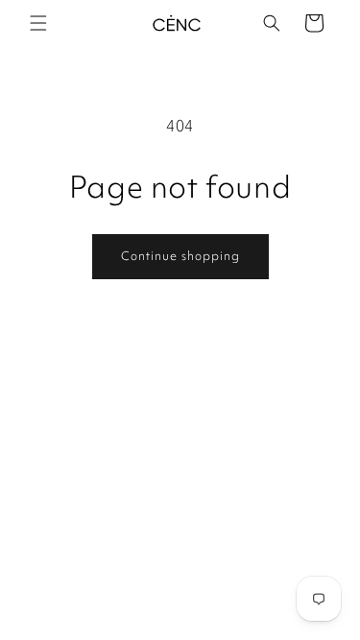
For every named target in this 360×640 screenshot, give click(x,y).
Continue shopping (180, 256)
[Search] (272, 23)
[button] (38, 23)
